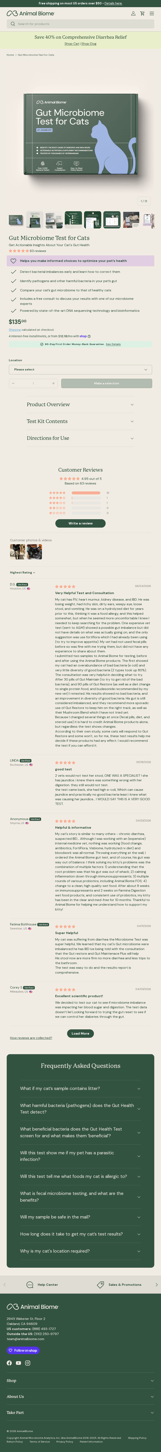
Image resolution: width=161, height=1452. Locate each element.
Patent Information (91, 1441)
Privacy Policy (64, 1441)
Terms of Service (40, 1441)
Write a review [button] (81, 523)
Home (10, 55)
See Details (113, 344)
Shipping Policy (137, 1438)
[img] (65, 586)
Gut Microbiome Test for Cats (36, 55)
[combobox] (80, 23)
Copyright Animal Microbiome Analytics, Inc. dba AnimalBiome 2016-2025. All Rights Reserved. (64, 1438)
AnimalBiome (25, 1431)
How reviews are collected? (31, 1038)
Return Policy (15, 1441)
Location (15, 360)
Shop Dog (88, 43)
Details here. (113, 3)
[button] (142, 13)
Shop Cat (72, 43)
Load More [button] (80, 1033)
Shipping (15, 330)
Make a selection (106, 383)
